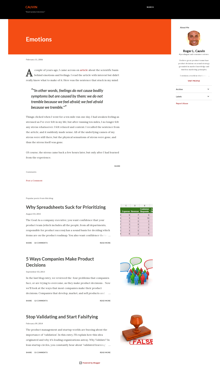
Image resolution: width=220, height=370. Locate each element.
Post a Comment (34, 180)
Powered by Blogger (91, 363)
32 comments (40, 243)
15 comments (40, 352)
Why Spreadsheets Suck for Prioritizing (66, 207)
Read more (105, 243)
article (84, 70)
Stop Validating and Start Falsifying (62, 316)
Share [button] (117, 166)
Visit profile (194, 81)
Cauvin (31, 7)
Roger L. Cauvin (194, 51)
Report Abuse (182, 103)
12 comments (40, 301)
